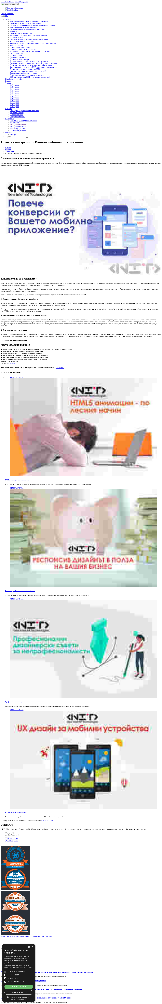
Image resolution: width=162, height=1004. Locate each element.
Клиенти (8, 109)
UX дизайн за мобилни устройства (16, 812)
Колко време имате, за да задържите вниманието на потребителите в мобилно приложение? (37, 349)
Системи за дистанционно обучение (23, 121)
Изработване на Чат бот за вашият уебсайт (26, 23)
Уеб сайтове (14, 123)
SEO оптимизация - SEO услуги (22, 41)
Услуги (8, 19)
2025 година (14, 87)
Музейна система (16, 45)
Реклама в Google (16, 37)
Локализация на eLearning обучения (23, 73)
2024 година (14, 89)
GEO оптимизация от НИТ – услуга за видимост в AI (30, 77)
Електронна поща (16, 53)
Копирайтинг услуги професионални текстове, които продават (33, 43)
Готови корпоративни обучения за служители (27, 75)
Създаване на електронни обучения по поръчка (27, 29)
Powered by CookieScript (19, 999)
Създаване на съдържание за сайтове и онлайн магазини (31, 65)
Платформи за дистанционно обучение (24, 111)
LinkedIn (11, 363)
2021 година (14, 95)
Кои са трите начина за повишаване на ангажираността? (24, 351)
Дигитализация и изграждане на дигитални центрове (30, 51)
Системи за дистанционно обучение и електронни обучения (32, 25)
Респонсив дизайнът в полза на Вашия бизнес (20, 591)
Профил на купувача (17, 117)
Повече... (60, 367)
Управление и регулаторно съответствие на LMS (28, 71)
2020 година (14, 97)
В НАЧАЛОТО (47, 820)
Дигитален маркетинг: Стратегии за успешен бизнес (29, 61)
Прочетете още (26, 967)
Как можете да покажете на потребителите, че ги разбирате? (25, 355)
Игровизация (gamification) (20, 47)
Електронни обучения (18, 127)
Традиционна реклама (18, 57)
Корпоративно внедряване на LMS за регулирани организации (33, 67)
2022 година (14, 93)
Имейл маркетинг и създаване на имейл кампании (29, 39)
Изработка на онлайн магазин (21, 33)
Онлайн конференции (18, 130)
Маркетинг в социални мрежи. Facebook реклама (28, 35)
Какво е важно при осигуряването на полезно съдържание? (25, 359)
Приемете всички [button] (19, 987)
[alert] (18, 973)
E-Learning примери (17, 129)
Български (14, 4)
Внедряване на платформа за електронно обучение (29, 21)
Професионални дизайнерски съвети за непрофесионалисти (24, 702)
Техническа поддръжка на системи (23, 49)
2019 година (14, 99)
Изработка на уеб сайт (13, 79)
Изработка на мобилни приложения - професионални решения (33, 63)
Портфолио (9, 119)
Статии (8, 83)
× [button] (32, 947)
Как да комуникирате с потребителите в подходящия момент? (26, 357)
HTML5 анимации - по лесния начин (17, 480)
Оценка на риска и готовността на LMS (25, 69)
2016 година (14, 105)
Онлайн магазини (16, 115)
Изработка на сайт (16, 113)
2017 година (14, 103)
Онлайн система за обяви (19, 59)
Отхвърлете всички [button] (19, 992)
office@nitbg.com (21, 2)
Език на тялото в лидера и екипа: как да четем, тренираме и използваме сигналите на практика (47, 972)
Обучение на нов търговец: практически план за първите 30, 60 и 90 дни (36, 998)
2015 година (14, 107)
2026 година (14, 85)
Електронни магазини (18, 125)
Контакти (10, 14)
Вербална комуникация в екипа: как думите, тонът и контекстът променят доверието (42, 989)
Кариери (13, 134)
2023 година (14, 91)
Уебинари (13, 31)
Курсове (8, 81)
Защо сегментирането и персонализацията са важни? (23, 353)
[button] (18, 997)
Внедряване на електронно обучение (23, 27)
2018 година (14, 101)
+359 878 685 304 (7, 2)
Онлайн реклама (16, 55)
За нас (3, 14)
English (15, 10)
